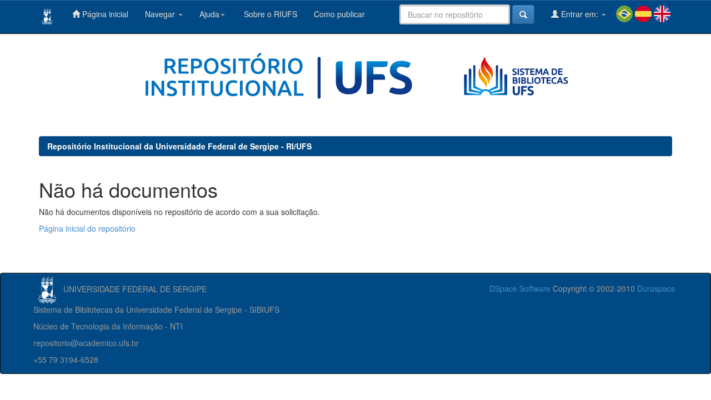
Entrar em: (579, 13)
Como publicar (339, 13)
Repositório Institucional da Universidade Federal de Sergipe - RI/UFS (179, 146)
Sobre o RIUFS (269, 13)
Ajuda (209, 13)
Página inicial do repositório (87, 228)
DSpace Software (519, 288)
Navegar (161, 13)
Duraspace (656, 288)
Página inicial (104, 13)
